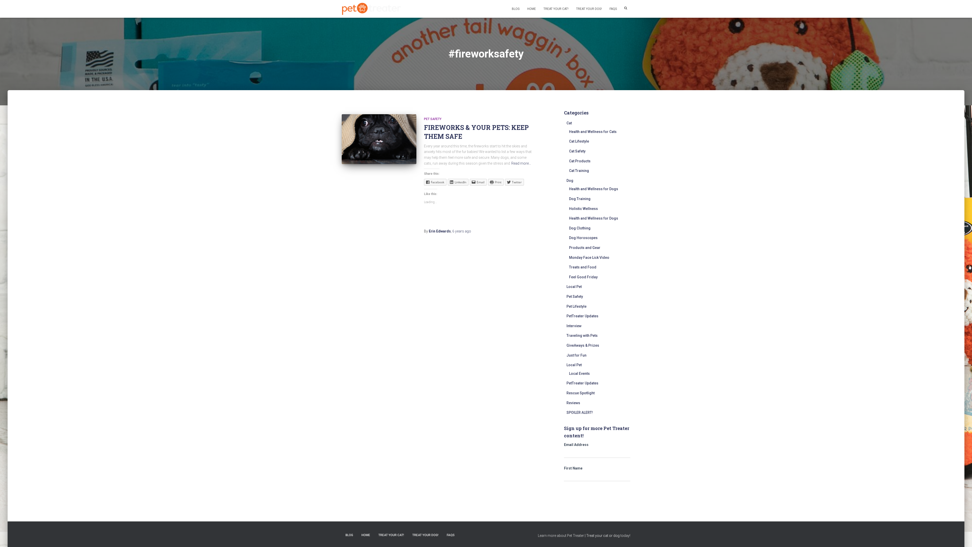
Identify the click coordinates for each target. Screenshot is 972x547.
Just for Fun (576, 355)
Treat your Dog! (589, 9)
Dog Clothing (580, 228)
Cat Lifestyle (579, 141)
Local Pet (574, 287)
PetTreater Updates (582, 316)
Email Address (576, 445)
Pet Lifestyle (576, 306)
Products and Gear (584, 248)
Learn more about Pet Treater (561, 536)
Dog (569, 181)
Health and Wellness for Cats (593, 132)
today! (625, 536)
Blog (516, 9)
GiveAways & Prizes (582, 345)
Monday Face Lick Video (589, 258)
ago (461, 231)
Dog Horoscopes (583, 238)
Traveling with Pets (582, 336)
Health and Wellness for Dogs (593, 189)
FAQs (613, 9)
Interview (573, 326)
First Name (573, 468)
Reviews (573, 403)
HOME (531, 9)
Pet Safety (432, 119)
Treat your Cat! (556, 9)
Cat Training (579, 171)
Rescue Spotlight (580, 393)
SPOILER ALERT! (579, 413)
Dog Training (580, 199)
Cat (569, 123)
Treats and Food (582, 267)
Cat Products (580, 161)
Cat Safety (577, 151)
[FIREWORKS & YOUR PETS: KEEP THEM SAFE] (379, 139)
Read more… (521, 163)
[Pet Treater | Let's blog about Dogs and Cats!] (371, 9)
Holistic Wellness (583, 209)
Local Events (579, 374)
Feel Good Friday (583, 277)
